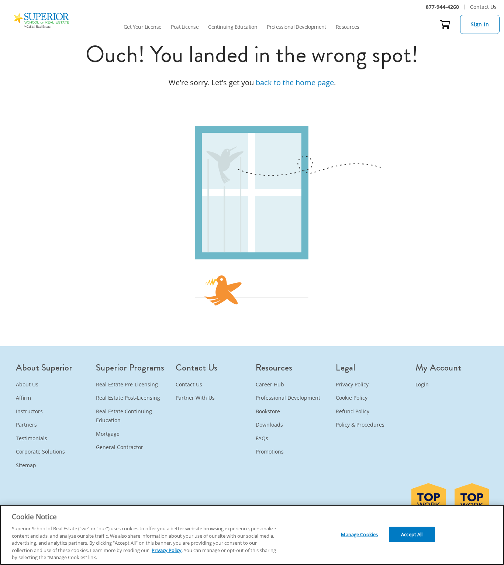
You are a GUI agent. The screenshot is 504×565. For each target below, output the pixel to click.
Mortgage (108, 433)
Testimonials (31, 438)
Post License (185, 26)
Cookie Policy (351, 397)
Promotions (270, 451)
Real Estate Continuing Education (124, 416)
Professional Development (296, 26)
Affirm (23, 397)
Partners (26, 424)
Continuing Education (232, 26)
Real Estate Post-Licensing (128, 397)
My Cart (445, 24)
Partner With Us (195, 397)
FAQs (262, 438)
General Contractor (119, 447)
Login (422, 384)
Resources (347, 26)
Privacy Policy (352, 384)
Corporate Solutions (40, 451)
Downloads (269, 424)
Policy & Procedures (360, 424)
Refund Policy (352, 411)
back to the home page (295, 82)
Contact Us (483, 6)
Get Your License (142, 26)
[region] (252, 535)
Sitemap (26, 465)
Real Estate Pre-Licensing (127, 384)
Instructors (29, 411)
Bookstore (268, 411)
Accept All (411, 534)
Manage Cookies (359, 534)
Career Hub (270, 384)
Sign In (480, 24)
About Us (27, 384)
